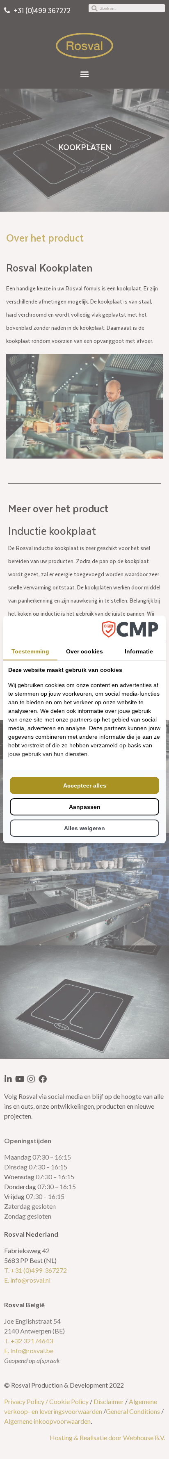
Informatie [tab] (139, 651)
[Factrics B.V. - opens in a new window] (130, 629)
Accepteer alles (84, 785)
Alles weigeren (84, 828)
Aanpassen (84, 807)
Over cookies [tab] (84, 651)
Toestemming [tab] (30, 651)
